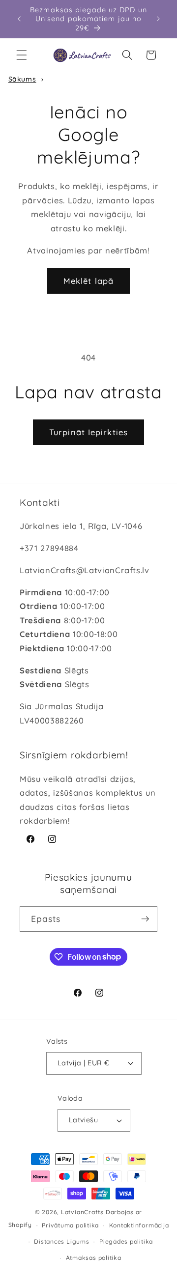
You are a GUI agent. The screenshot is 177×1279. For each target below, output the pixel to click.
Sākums (22, 79)
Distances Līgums (61, 1241)
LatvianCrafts (82, 1212)
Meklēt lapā (88, 281)
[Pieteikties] (145, 919)
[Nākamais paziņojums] (158, 19)
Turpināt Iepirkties (88, 432)
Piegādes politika (126, 1241)
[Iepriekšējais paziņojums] (19, 19)
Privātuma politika (70, 1225)
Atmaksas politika (93, 1257)
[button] (21, 55)
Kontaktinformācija (139, 1225)
